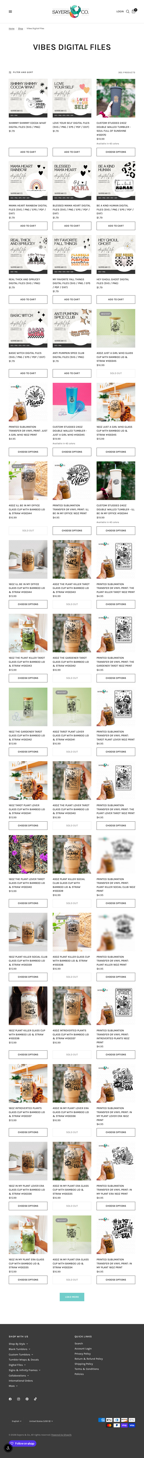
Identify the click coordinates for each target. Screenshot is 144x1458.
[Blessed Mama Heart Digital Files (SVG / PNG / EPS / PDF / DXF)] (72, 181)
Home (11, 28)
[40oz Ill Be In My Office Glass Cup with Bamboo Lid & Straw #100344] (28, 480)
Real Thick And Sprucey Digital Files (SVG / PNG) (24, 281)
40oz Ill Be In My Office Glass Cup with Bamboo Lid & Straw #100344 (27, 509)
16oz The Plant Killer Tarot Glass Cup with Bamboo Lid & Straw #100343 (27, 661)
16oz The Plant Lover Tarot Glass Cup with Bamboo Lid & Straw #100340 (27, 883)
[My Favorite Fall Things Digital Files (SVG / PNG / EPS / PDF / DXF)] (72, 254)
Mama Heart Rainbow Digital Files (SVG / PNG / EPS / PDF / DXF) (28, 209)
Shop (20, 28)
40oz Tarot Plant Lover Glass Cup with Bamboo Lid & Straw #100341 (71, 735)
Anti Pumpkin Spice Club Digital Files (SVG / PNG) (68, 355)
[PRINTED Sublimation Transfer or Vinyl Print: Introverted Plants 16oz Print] (116, 1005)
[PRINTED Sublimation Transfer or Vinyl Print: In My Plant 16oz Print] (116, 1234)
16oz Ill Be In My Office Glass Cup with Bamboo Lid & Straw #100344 (27, 588)
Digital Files (16, 1364)
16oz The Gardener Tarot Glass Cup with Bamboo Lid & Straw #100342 (27, 735)
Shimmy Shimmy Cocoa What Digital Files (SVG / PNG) (27, 125)
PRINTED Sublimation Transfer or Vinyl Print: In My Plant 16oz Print (114, 1263)
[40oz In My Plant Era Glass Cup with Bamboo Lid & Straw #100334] (72, 1234)
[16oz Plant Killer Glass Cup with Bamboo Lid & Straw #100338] (28, 1005)
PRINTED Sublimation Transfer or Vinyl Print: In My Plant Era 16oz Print (114, 1189)
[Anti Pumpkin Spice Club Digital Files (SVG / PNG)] (72, 328)
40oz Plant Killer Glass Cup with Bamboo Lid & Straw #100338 (71, 960)
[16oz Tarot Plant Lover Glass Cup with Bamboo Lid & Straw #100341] (28, 780)
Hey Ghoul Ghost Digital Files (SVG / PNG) (113, 281)
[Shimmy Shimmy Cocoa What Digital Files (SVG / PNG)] (28, 98)
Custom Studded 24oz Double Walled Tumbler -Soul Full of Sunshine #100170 (114, 128)
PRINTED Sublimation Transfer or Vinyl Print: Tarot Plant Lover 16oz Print (116, 735)
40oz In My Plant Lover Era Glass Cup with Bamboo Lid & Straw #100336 (71, 1112)
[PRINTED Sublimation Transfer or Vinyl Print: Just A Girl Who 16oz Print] (28, 402)
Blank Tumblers (18, 1349)
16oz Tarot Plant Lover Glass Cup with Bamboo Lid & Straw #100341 (27, 809)
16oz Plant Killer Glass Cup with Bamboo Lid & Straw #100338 (27, 1034)
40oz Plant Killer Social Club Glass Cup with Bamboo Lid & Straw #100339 (69, 885)
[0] (133, 11)
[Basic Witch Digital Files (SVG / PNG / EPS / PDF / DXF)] (28, 328)
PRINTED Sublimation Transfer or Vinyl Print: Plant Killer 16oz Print (113, 960)
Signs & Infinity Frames (23, 1370)
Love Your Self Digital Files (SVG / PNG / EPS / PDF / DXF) (71, 125)
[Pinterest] (29, 1399)
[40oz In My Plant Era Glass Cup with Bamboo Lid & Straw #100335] (72, 1161)
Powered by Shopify (61, 1434)
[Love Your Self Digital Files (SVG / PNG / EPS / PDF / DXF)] (72, 98)
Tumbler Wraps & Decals (24, 1359)
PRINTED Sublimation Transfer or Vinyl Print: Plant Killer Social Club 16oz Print (116, 885)
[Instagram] (21, 1399)
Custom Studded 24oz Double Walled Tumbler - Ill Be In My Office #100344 (116, 509)
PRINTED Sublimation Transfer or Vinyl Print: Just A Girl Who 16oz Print (28, 430)
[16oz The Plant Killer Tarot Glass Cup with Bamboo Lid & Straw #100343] (28, 633)
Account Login (83, 1348)
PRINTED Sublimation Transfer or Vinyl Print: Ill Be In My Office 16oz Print (71, 509)
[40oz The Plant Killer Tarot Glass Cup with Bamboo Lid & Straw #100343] (72, 559)
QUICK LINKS (83, 1336)
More (12, 1386)
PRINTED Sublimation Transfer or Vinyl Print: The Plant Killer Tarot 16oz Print (116, 588)
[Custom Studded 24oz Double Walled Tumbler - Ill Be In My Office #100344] (116, 480)
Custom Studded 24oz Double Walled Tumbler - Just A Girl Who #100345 (70, 430)
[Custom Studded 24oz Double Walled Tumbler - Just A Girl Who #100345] (72, 402)
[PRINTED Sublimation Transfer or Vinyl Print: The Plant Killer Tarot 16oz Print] (116, 559)
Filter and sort (23, 72)
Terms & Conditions (87, 1368)
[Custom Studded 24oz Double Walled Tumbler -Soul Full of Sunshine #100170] (116, 98)
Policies (79, 1374)
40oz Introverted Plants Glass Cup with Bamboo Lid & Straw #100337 (71, 1034)
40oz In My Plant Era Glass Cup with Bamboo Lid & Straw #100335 (71, 1189)
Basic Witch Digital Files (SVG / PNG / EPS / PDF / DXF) (27, 355)
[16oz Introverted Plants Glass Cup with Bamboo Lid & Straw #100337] (28, 1083)
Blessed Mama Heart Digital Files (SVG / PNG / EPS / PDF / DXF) (71, 209)
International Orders (21, 1380)
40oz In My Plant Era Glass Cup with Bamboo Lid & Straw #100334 (71, 1263)
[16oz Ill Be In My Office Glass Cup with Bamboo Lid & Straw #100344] (28, 559)
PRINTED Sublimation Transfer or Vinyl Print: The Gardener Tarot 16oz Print (115, 661)
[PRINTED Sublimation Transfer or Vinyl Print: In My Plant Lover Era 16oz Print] (116, 1083)
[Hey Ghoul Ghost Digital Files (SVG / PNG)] (116, 254)
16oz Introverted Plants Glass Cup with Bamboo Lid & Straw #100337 (27, 1112)
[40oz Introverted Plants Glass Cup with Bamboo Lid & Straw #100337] (72, 1005)
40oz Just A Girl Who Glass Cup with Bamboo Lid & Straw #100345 (115, 356)
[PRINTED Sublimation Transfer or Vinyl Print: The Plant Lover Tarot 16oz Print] (116, 780)
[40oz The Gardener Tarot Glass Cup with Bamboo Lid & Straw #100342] (72, 633)
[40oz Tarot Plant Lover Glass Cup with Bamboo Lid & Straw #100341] (72, 707)
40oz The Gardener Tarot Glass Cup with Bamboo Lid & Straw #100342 (71, 661)
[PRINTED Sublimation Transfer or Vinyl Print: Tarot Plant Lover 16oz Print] (116, 707)
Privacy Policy (83, 1353)
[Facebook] (13, 1399)
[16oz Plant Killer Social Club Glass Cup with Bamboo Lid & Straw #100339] (28, 932)
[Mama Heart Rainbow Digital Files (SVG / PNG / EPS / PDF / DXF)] (28, 181)
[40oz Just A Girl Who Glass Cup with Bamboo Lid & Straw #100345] (116, 328)
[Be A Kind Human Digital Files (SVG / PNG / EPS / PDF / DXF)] (116, 181)
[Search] (128, 11)
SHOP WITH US (18, 1336)
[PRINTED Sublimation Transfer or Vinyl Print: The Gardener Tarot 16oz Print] (116, 633)
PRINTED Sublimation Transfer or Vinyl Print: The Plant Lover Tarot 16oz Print (116, 809)
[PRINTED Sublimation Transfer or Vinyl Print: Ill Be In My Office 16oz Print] (72, 480)
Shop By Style (17, 1343)
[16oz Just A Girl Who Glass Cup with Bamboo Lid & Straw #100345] (116, 402)
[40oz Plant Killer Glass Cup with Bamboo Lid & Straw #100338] (72, 932)
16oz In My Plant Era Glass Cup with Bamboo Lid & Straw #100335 (26, 1263)
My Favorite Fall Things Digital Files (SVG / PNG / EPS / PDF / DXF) (71, 283)
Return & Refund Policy (89, 1358)
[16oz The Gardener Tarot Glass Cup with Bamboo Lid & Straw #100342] (28, 707)
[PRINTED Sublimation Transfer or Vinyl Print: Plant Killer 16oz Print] (116, 932)
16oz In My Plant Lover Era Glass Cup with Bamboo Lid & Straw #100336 (27, 1189)
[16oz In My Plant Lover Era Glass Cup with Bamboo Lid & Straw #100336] (28, 1161)
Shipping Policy (84, 1363)
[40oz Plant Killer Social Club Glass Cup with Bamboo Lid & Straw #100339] (72, 854)
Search (79, 1343)
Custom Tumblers (19, 1354)
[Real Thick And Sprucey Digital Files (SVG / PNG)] (28, 254)
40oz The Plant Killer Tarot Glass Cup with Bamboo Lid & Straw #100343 (71, 588)
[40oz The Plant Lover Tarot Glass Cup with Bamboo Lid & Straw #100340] (72, 780)
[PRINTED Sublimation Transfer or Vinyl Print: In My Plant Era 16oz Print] (116, 1161)
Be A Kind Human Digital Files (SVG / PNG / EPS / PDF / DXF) (115, 209)
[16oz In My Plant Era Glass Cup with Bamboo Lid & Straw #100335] (28, 1234)
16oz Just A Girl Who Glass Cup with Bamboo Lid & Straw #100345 (114, 430)
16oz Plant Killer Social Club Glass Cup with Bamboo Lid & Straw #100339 (28, 960)
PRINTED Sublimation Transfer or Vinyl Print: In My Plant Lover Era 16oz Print (114, 1114)
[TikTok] (38, 1399)
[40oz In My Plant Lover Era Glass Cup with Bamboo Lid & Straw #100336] (72, 1083)
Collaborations (17, 1375)
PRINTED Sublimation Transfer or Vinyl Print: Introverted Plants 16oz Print (113, 1036)
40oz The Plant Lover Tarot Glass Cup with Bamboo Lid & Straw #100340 (71, 809)
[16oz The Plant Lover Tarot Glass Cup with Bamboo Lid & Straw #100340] (28, 854)
